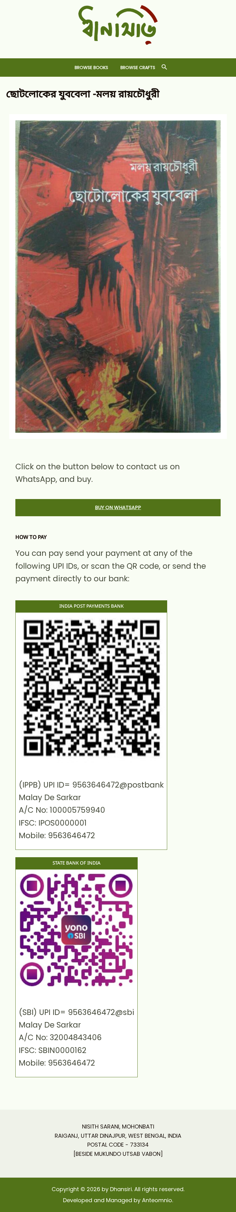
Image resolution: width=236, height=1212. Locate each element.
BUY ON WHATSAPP (118, 507)
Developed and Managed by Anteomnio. (118, 1200)
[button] (164, 67)
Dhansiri (118, 49)
